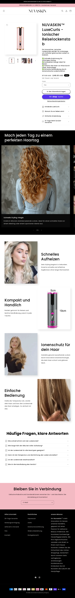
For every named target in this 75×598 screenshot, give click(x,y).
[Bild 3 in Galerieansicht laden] (24, 60)
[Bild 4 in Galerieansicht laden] (30, 60)
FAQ (6, 531)
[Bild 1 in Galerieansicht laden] (11, 60)
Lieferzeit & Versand (12, 527)
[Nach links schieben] (7, 61)
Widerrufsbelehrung (35, 531)
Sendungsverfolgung (12, 523)
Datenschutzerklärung (36, 527)
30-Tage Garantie (11, 518)
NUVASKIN (34, 592)
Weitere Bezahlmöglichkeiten (56, 101)
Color (44, 81)
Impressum (32, 518)
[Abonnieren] (52, 502)
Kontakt (7, 535)
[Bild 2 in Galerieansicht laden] (18, 60)
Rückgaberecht (33, 535)
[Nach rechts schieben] (35, 61)
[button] (4, 11)
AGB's (30, 523)
